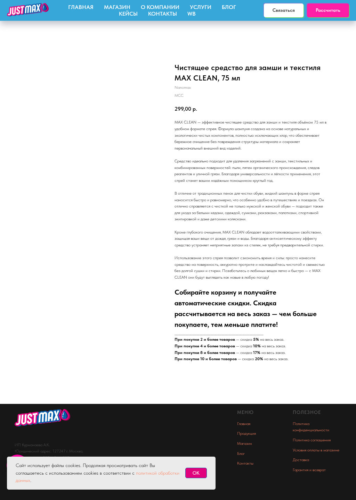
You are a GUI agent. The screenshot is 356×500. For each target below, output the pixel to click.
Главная (81, 7)
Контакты (162, 13)
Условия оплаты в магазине (316, 450)
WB (191, 13)
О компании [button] (160, 7)
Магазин (117, 7)
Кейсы (128, 13)
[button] (328, 10)
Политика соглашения (312, 440)
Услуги (200, 7)
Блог (229, 7)
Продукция (246, 433)
